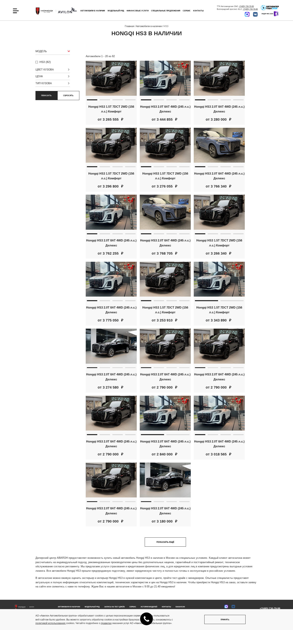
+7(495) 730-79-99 (246, 6)
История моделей (149, 607)
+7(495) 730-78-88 (250, 9)
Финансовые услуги (137, 11)
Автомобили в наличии (69, 607)
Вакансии (180, 607)
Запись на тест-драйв (114, 607)
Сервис (187, 11)
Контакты (198, 11)
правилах (106, 623)
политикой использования (50, 623)
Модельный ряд (116, 11)
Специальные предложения (165, 11)
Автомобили (92, 11)
